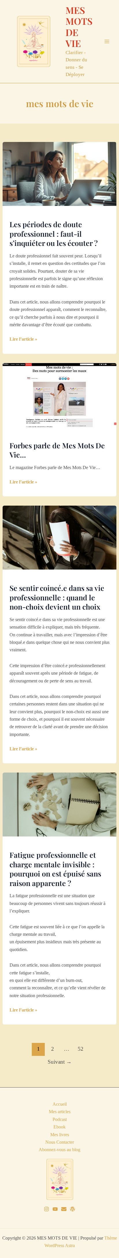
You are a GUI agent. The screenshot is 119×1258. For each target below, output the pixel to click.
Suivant (60, 1062)
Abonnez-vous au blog (59, 1149)
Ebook (59, 1126)
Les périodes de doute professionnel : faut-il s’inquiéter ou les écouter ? (54, 233)
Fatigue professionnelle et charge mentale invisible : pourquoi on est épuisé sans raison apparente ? (55, 869)
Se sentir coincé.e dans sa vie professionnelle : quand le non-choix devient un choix (57, 597)
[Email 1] (63, 1209)
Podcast (60, 1119)
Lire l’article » (23, 339)
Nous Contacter (59, 1142)
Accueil (60, 1104)
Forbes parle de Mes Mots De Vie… (57, 450)
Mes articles (59, 1111)
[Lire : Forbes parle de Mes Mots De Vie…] (60, 394)
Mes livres (59, 1134)
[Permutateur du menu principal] (107, 41)
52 (80, 1049)
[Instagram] (46, 1209)
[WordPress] (72, 1209)
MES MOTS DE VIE (79, 26)
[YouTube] (55, 1209)
